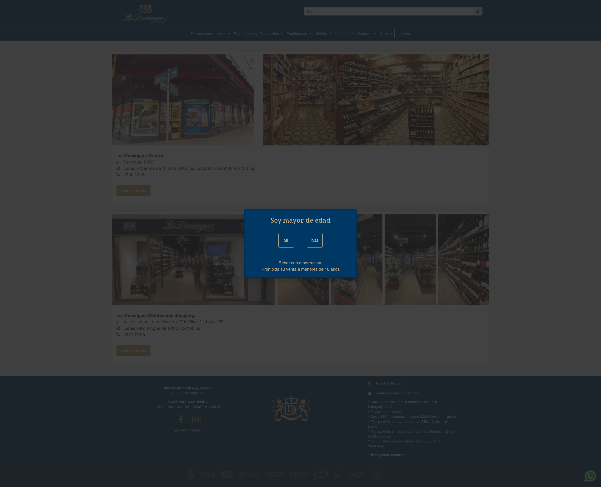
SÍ (286, 240)
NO (314, 240)
